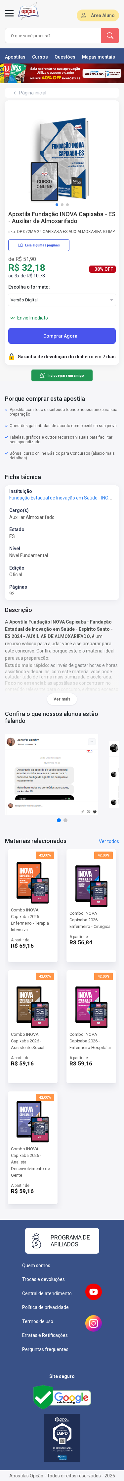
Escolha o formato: (29, 287)
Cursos (40, 57)
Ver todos (109, 841)
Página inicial (32, 92)
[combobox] (53, 35)
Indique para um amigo (66, 375)
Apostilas (15, 57)
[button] (57, 204)
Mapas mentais (98, 57)
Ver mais (62, 699)
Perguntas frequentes (45, 1349)
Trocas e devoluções (43, 1279)
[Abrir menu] (9, 17)
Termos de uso (37, 1321)
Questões (65, 57)
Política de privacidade (45, 1307)
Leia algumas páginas (42, 245)
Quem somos (36, 1265)
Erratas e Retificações (45, 1335)
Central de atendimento (47, 1293)
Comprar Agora (60, 336)
